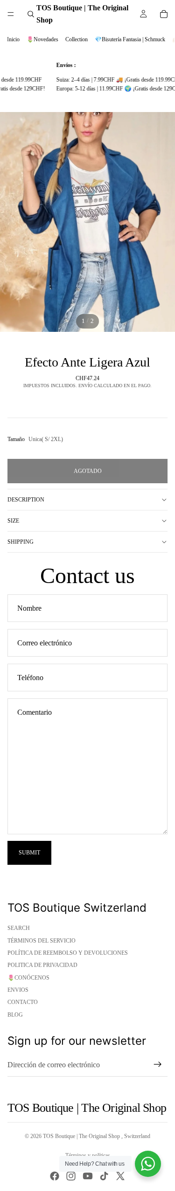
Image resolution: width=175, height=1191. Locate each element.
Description (25, 499)
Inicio (13, 39)
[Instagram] (71, 1176)
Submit (29, 852)
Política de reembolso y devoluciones (67, 953)
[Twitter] (120, 1176)
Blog (15, 1014)
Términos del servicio (41, 940)
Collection (76, 39)
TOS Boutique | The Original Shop (82, 1136)
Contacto (22, 1002)
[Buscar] (31, 14)
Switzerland (137, 1136)
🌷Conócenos (28, 977)
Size (13, 520)
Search (18, 928)
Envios (17, 990)
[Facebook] (54, 1176)
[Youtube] (87, 1176)
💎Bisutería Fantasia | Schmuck (130, 39)
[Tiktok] (104, 1176)
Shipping (20, 542)
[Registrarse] (158, 1064)
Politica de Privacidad (42, 965)
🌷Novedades (42, 39)
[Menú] (10, 14)
